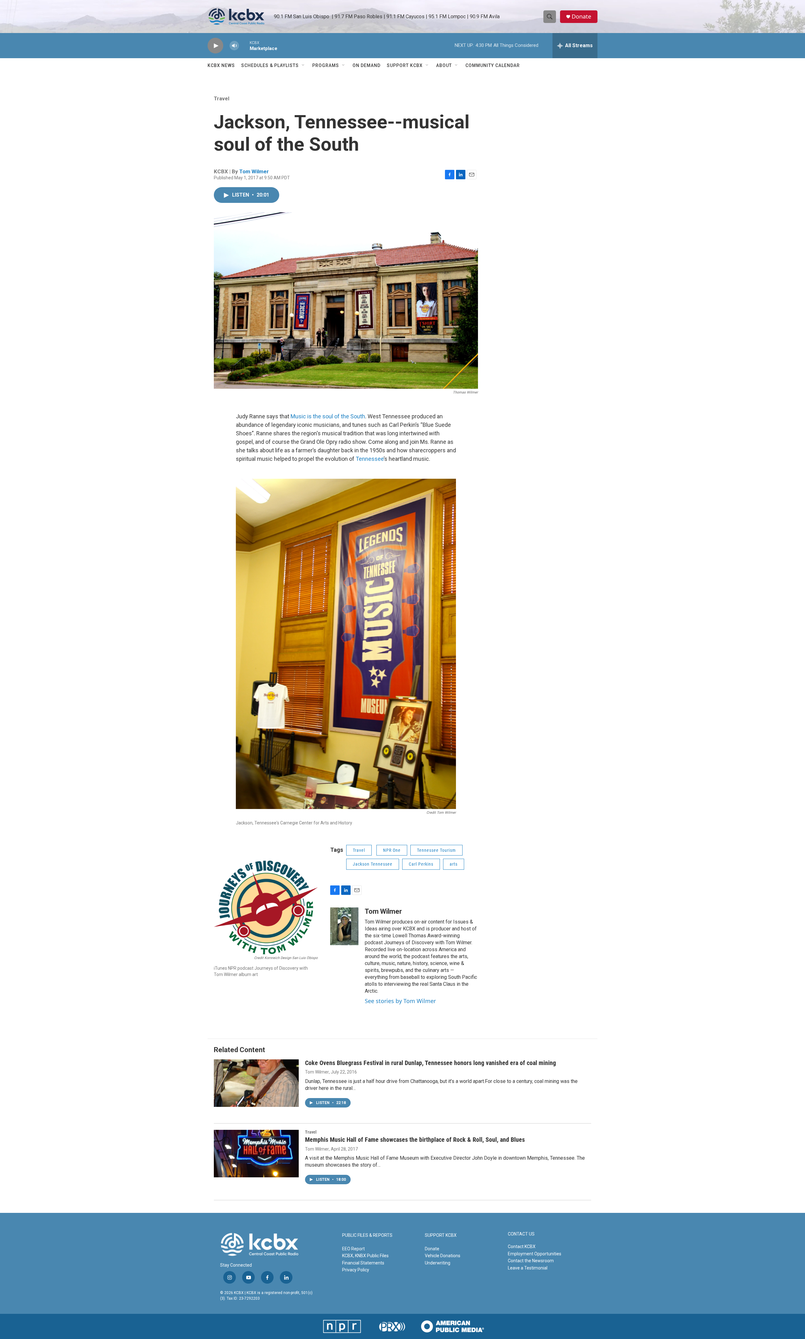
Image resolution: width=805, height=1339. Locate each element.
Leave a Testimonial (527, 1267)
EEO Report (353, 1248)
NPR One (392, 850)
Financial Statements (363, 1262)
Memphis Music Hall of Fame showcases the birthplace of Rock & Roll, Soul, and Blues (415, 1139)
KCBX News (221, 65)
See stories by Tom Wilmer (400, 1001)
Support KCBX (405, 65)
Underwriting (437, 1262)
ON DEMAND (366, 65)
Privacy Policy (355, 1269)
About (444, 65)
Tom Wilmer (254, 171)
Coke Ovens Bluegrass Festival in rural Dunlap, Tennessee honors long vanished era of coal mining (430, 1063)
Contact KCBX (522, 1246)
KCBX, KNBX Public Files (365, 1255)
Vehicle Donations (442, 1255)
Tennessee (370, 458)
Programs (325, 65)
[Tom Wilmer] (344, 926)
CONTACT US (521, 1234)
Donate (581, 16)
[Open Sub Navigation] (303, 65)
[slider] (244, 45)
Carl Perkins (421, 864)
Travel (221, 98)
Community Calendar (492, 65)
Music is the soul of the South (328, 416)
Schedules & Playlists (270, 65)
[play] (215, 45)
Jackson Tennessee (372, 864)
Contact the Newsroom (531, 1260)
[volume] (234, 46)
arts (454, 864)
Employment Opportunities (534, 1253)
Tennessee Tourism (436, 850)
